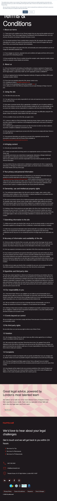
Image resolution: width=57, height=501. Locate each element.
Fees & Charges (40, 491)
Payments (30, 491)
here (33, 84)
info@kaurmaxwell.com (13, 468)
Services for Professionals (14, 454)
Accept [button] (25, 12)
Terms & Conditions (19, 491)
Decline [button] (31, 12)
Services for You (12, 448)
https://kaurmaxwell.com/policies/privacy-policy (15, 140)
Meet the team (8, 410)
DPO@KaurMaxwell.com (23, 82)
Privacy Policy (8, 491)
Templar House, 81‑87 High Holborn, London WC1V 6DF (22, 473)
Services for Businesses (14, 451)
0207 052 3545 (11, 463)
